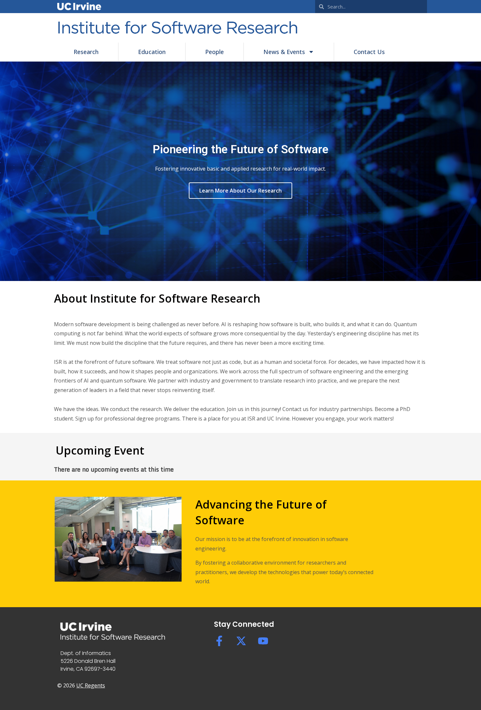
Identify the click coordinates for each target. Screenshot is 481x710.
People (214, 52)
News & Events (284, 52)
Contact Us (369, 52)
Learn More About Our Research (240, 190)
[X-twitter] (241, 641)
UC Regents (90, 685)
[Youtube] (263, 641)
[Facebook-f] (219, 641)
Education (152, 52)
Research (86, 52)
